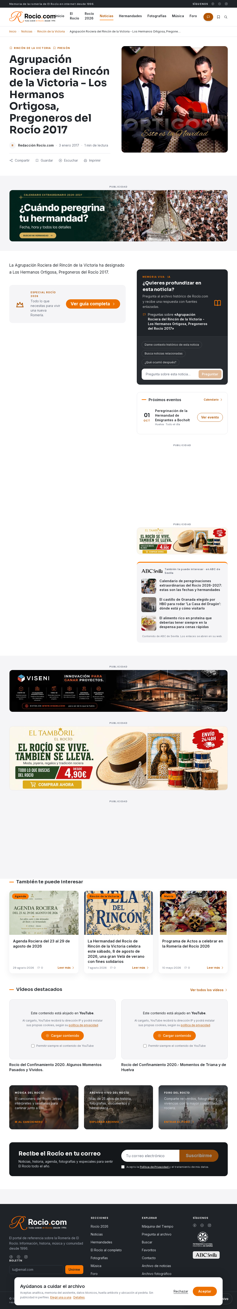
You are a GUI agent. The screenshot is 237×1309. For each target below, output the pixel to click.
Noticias (106, 16)
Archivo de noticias (156, 1266)
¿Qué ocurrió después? (160, 362)
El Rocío (74, 16)
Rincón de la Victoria (51, 31)
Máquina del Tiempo (157, 1226)
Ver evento (212, 418)
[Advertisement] (182, 480)
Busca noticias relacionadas (164, 353)
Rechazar (181, 1291)
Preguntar (210, 374)
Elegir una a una (60, 1297)
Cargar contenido (65, 1037)
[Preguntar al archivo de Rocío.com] (208, 17)
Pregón (63, 48)
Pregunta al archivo (157, 1234)
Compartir (22, 160)
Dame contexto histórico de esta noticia (172, 344)
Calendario (211, 399)
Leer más (64, 967)
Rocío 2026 (89, 16)
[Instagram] (226, 4)
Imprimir (95, 160)
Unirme (74, 1269)
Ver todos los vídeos (207, 990)
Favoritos (149, 1250)
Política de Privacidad (154, 1167)
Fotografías (156, 16)
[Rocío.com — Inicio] (32, 17)
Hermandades (130, 16)
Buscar (147, 1242)
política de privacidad (83, 1025)
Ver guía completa (90, 303)
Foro (193, 16)
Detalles (79, 1297)
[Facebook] (213, 4)
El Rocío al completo (106, 1250)
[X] (219, 4)
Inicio (59, 16)
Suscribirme (199, 1155)
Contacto (149, 1258)
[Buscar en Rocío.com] (226, 17)
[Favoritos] (218, 17)
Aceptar (204, 1291)
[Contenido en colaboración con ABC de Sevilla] (206, 1255)
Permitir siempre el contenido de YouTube (65, 1045)
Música (178, 16)
